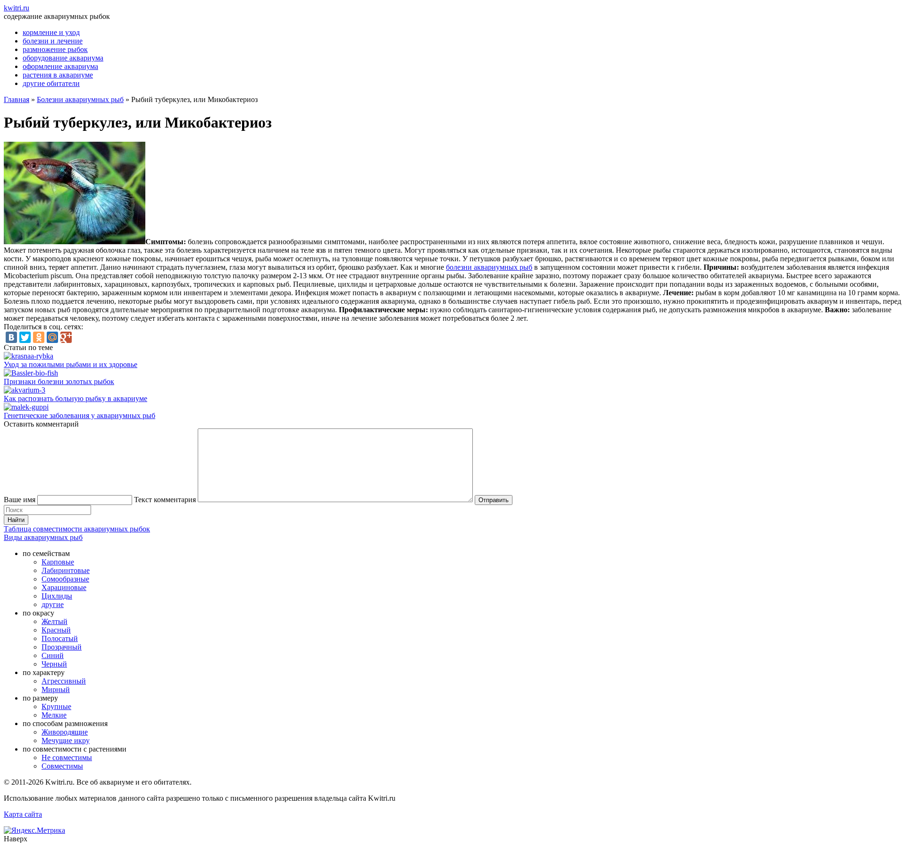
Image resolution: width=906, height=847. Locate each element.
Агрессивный (64, 681)
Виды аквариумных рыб (43, 537)
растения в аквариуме (58, 75)
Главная (16, 99)
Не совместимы (67, 757)
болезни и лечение (53, 41)
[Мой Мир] (52, 337)
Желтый (54, 621)
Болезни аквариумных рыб (80, 99)
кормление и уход (51, 32)
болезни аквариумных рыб (489, 267)
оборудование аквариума (63, 58)
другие (53, 604)
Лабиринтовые (66, 570)
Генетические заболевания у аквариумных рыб (79, 415)
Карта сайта (23, 814)
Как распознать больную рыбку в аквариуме (75, 398)
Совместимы (62, 766)
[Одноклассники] (38, 337)
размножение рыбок (55, 49)
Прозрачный (62, 647)
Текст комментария (165, 500)
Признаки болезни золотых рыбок (59, 381)
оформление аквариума (60, 66)
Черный (54, 664)
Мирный (56, 689)
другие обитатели (51, 83)
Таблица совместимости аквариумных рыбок (77, 529)
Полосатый (60, 638)
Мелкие (54, 715)
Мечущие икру (66, 740)
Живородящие (65, 732)
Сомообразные (65, 579)
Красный (56, 630)
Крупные (56, 706)
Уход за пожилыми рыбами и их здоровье (70, 364)
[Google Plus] (66, 337)
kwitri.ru (16, 8)
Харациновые (64, 587)
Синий (53, 655)
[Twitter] (25, 337)
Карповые (58, 562)
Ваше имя (19, 500)
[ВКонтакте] (11, 337)
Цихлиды (57, 596)
